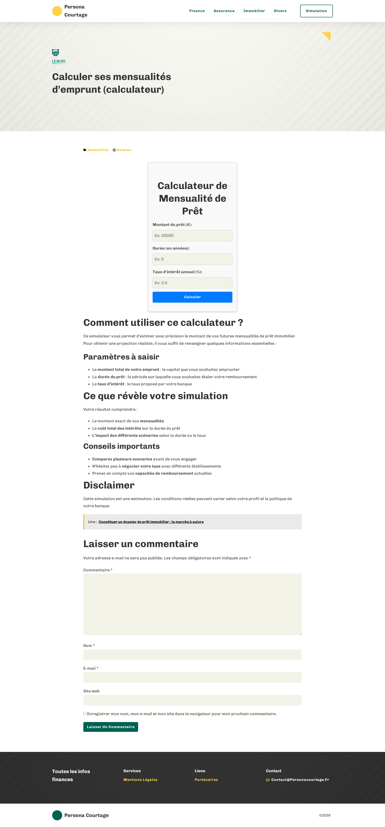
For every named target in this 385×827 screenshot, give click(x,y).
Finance (197, 11)
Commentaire (98, 570)
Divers (280, 11)
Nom (89, 645)
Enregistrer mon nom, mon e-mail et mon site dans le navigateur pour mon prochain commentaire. (182, 713)
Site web (91, 691)
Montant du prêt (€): (172, 224)
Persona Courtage (86, 815)
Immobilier (254, 11)
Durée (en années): (171, 248)
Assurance (224, 11)
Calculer (192, 297)
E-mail (90, 668)
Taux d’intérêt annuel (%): (177, 271)
